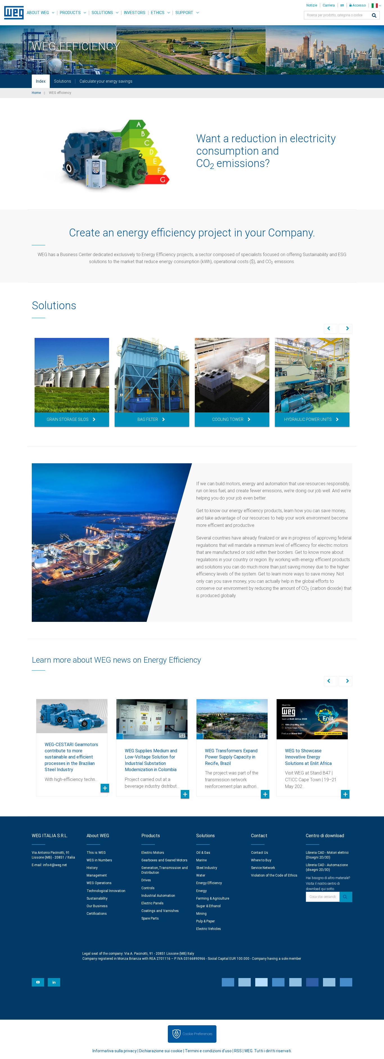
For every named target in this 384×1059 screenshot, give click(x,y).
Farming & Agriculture (212, 898)
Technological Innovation (106, 891)
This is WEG (96, 853)
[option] (72, 382)
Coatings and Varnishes (160, 911)
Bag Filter (147, 419)
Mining (201, 914)
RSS (238, 1051)
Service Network (263, 868)
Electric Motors (152, 853)
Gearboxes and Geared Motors (164, 860)
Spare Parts (150, 918)
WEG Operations (99, 883)
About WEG (38, 12)
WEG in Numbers (99, 860)
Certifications (97, 914)
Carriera (329, 5)
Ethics (157, 12)
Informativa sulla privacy (114, 1051)
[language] (376, 5)
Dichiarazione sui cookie (160, 1051)
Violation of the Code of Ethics (274, 875)
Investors (134, 12)
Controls (148, 888)
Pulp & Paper (205, 921)
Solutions (102, 12)
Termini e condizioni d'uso (208, 1051)
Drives (146, 880)
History (92, 868)
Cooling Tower (227, 419)
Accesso (359, 5)
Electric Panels (152, 903)
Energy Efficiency (209, 883)
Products (70, 12)
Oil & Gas (203, 853)
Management (97, 875)
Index (41, 81)
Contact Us (259, 853)
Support (184, 12)
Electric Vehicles (208, 929)
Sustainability (97, 898)
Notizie (311, 5)
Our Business (97, 906)
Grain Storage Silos (68, 419)
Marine (201, 860)
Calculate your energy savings (106, 81)
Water (200, 875)
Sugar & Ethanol (208, 906)
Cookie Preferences (197, 1034)
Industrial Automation (158, 896)
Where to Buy (261, 860)
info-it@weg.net (55, 865)
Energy (201, 891)
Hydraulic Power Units (308, 419)
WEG (12, 12)
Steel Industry (206, 868)
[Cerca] (374, 16)
